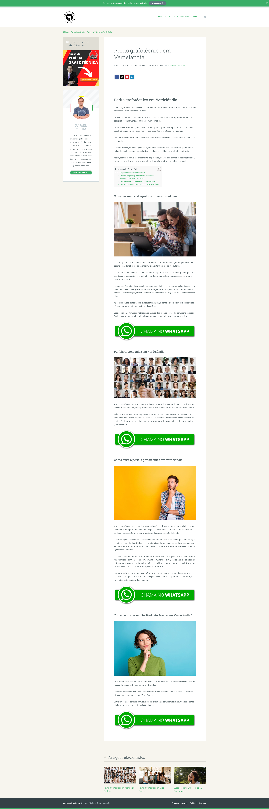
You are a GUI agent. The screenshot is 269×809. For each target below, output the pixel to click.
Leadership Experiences (71, 803)
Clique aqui (156, 3)
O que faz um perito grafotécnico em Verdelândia (137, 176)
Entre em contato (80, 172)
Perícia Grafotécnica (177, 65)
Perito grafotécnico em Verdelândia (131, 172)
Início (160, 17)
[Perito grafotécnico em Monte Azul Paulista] (120, 781)
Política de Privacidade (198, 803)
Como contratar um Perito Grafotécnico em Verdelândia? (140, 184)
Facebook (175, 803)
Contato (195, 17)
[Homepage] (69, 17)
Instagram (184, 803)
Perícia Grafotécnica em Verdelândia (132, 178)
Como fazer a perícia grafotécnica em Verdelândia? (137, 181)
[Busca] (203, 14)
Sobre (167, 17)
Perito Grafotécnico (181, 17)
